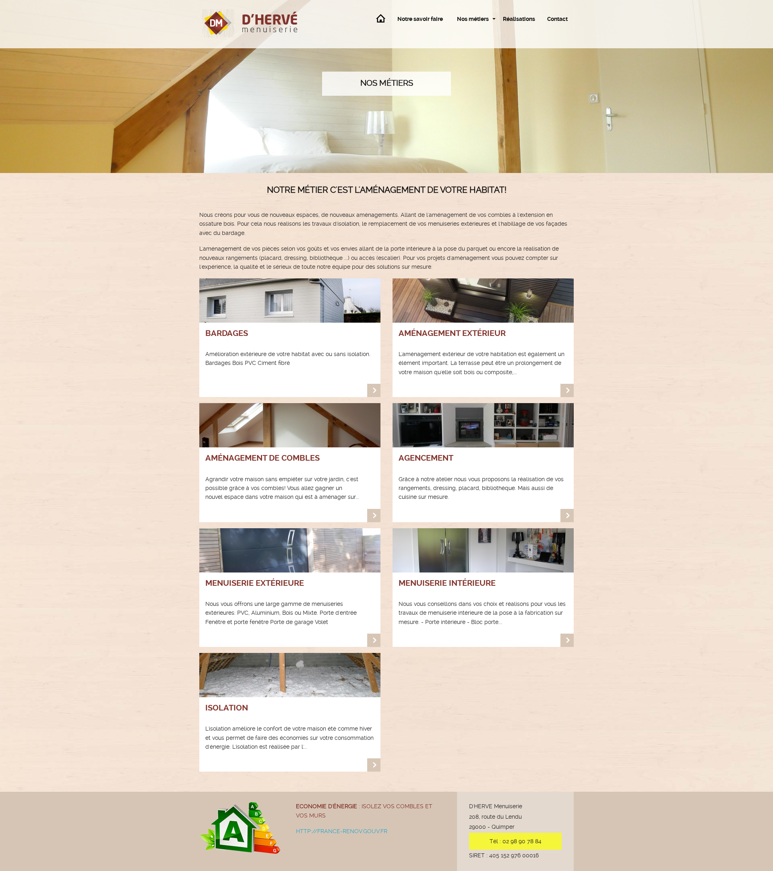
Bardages (226, 333)
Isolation (226, 707)
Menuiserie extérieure (254, 583)
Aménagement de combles (262, 458)
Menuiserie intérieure (447, 583)
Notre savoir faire (420, 19)
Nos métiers (473, 19)
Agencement (426, 458)
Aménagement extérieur (452, 333)
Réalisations (519, 19)
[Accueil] (257, 24)
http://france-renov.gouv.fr (341, 831)
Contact (557, 19)
